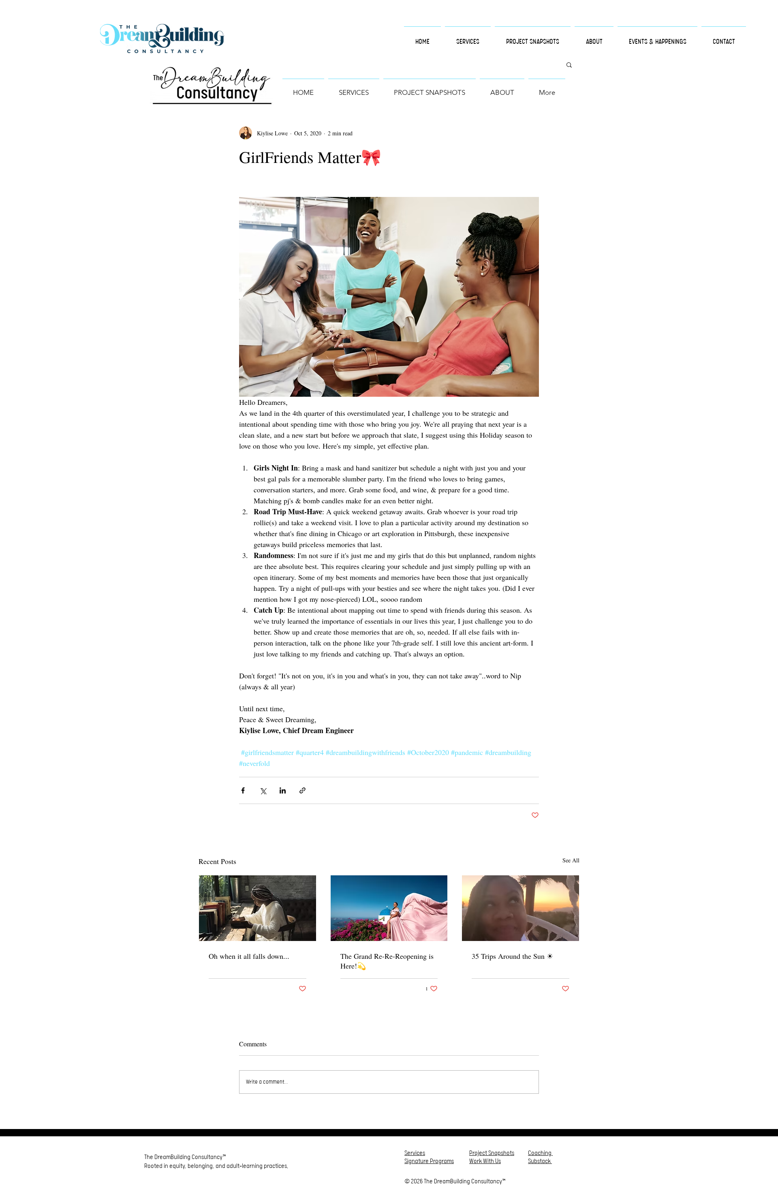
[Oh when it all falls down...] (257, 908)
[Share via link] (302, 790)
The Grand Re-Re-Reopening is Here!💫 (387, 961)
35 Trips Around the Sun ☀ (512, 956)
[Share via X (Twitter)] (263, 790)
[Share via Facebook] (243, 790)
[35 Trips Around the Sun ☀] (520, 908)
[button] (569, 64)
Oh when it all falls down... (249, 956)
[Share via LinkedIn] (282, 790)
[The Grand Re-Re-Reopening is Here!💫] (389, 908)
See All (570, 860)
